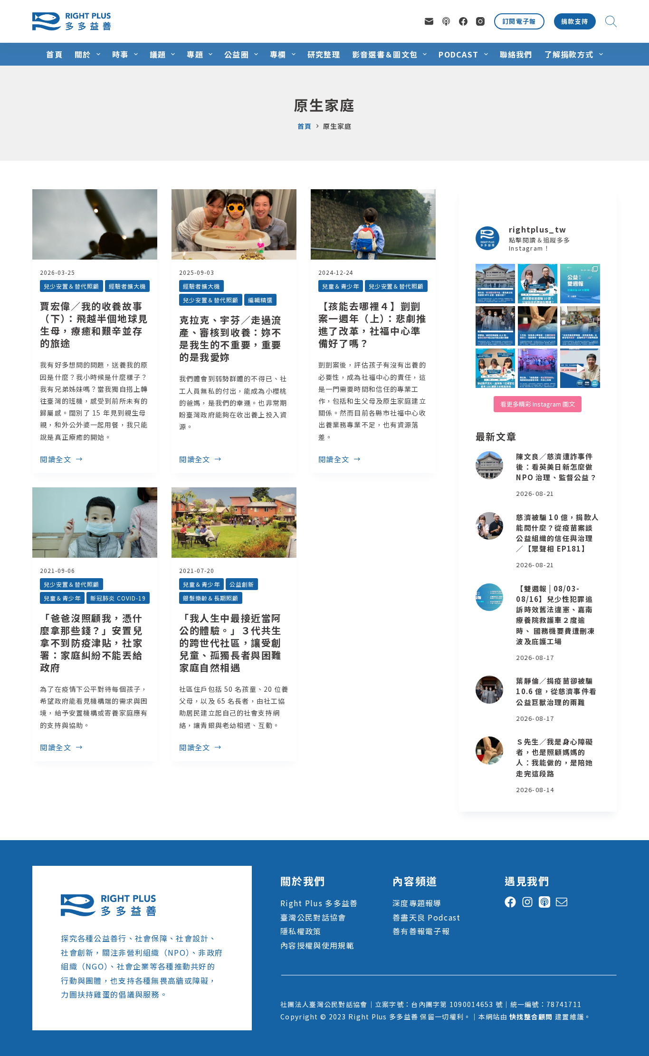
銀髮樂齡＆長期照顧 (211, 598)
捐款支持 (575, 21)
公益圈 (236, 54)
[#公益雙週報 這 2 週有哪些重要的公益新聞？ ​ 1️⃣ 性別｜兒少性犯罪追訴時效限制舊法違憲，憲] (580, 283)
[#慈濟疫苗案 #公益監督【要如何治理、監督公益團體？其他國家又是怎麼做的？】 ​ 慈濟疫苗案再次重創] (495, 283)
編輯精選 (260, 300)
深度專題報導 (417, 903)
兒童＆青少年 (340, 286)
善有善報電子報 (421, 931)
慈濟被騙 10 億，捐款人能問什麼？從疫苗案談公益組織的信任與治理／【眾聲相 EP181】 (557, 533)
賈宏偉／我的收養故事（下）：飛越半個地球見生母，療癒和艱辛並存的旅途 (94, 324)
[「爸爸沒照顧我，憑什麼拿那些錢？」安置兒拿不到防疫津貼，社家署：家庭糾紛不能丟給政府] (94, 522)
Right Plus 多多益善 (319, 903)
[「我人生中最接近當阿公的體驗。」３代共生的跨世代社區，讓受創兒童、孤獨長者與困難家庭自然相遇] (234, 522)
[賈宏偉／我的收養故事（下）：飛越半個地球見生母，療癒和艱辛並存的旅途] (94, 224)
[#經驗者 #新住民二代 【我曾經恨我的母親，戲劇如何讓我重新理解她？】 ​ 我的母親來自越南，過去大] (537, 368)
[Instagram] (480, 21)
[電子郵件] (429, 21)
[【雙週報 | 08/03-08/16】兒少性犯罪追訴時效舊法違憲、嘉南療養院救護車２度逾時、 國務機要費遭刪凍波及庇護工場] (490, 597)
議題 (158, 54)
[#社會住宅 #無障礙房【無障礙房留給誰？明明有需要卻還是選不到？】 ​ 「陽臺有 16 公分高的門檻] (580, 326)
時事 (120, 54)
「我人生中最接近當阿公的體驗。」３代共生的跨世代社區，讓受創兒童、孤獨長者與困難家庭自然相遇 (230, 642)
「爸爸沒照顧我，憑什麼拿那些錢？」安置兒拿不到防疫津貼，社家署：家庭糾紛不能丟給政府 (91, 642)
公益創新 (241, 584)
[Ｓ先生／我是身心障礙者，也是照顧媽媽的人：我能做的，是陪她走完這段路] (490, 750)
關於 (83, 54)
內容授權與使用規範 (317, 945)
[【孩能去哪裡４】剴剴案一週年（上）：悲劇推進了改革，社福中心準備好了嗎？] (373, 224)
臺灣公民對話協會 (313, 917)
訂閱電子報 (519, 21)
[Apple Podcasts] (446, 21)
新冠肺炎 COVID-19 (117, 598)
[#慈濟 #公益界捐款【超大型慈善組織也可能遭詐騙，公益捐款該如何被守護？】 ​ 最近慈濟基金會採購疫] (495, 326)
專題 (195, 54)
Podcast (458, 54)
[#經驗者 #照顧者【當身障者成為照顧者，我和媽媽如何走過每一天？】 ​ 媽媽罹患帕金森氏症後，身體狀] (537, 326)
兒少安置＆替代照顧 (71, 286)
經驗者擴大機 (127, 286)
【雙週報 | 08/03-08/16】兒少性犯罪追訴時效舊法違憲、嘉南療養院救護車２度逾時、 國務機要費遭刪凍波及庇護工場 (555, 614)
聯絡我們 (516, 54)
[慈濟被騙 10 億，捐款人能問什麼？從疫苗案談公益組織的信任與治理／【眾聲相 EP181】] (490, 526)
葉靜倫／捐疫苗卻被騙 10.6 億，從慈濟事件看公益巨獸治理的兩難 (556, 691)
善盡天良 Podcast (426, 917)
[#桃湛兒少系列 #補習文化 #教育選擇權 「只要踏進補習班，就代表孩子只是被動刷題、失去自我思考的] (495, 368)
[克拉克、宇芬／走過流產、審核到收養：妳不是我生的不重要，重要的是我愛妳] (234, 224)
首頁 (54, 54)
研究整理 (323, 54)
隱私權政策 (300, 931)
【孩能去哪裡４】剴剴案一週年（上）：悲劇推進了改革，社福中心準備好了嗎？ (372, 324)
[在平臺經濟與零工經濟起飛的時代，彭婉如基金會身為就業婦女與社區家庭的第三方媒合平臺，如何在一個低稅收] (580, 368)
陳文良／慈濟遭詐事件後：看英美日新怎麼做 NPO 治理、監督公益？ (556, 466)
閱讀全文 (55, 459)
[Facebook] (463, 21)
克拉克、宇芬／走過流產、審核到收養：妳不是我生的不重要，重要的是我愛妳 (230, 338)
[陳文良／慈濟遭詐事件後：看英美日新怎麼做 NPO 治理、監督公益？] (490, 465)
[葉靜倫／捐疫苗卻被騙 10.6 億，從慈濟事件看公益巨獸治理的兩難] (490, 690)
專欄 (278, 54)
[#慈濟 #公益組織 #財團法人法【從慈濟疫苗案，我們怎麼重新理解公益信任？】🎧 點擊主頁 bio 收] (537, 283)
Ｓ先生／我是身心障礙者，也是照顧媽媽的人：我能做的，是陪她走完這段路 (554, 757)
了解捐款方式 (569, 54)
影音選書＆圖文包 (385, 54)
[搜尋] (611, 21)
